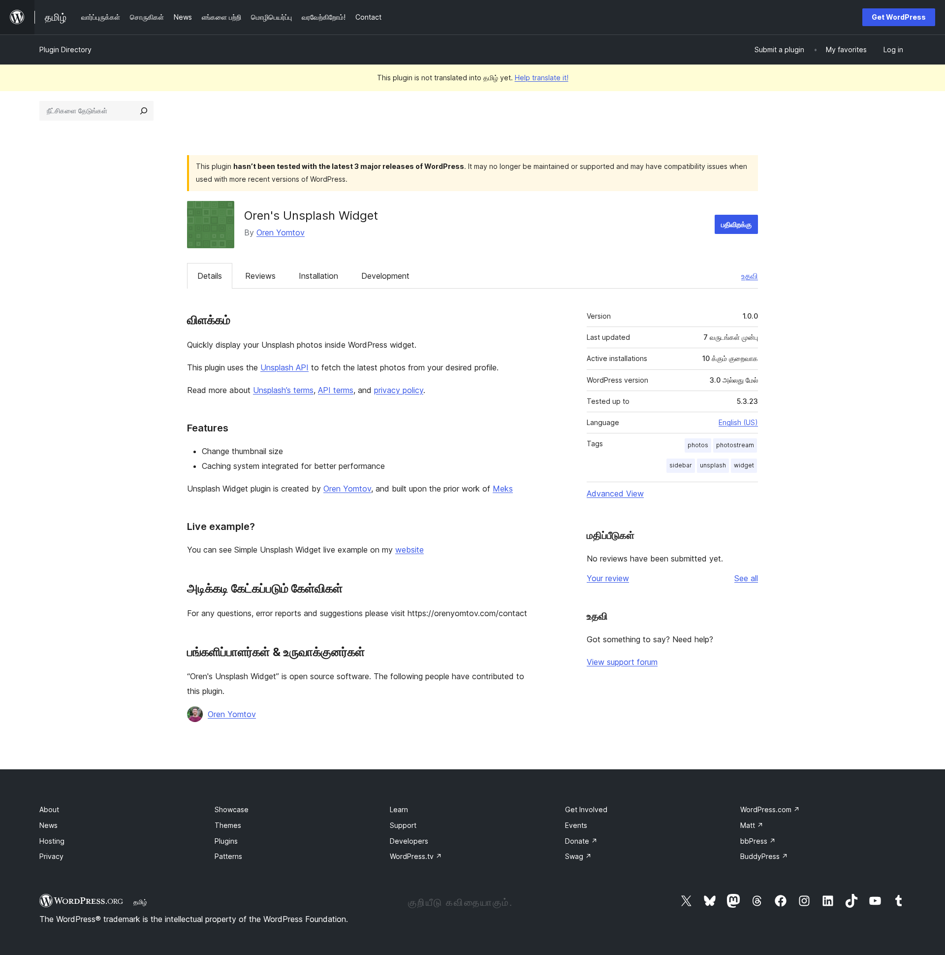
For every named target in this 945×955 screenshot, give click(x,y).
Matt (751, 825)
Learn (399, 809)
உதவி (749, 276)
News (48, 825)
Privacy (51, 856)
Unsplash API (284, 367)
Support (403, 825)
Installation (318, 276)
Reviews (260, 276)
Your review (608, 578)
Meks (503, 489)
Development (385, 276)
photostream (735, 445)
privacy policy (398, 390)
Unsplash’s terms (283, 390)
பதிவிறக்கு (736, 224)
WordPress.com (770, 809)
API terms (335, 390)
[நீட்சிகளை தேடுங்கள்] (144, 111)
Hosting (51, 841)
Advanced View (615, 493)
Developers (409, 841)
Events (576, 825)
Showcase (232, 809)
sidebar (680, 465)
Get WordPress (899, 17)
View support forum (622, 662)
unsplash (713, 465)
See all (746, 578)
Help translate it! (541, 77)
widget (744, 465)
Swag (578, 856)
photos (698, 445)
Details (209, 276)
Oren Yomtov (280, 232)
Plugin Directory (65, 49)
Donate (581, 841)
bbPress (758, 841)
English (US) (738, 422)
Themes (228, 825)
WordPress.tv (416, 856)
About (49, 809)
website (409, 550)
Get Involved (586, 809)
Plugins (226, 841)
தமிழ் (140, 902)
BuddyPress (764, 856)
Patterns (228, 856)
